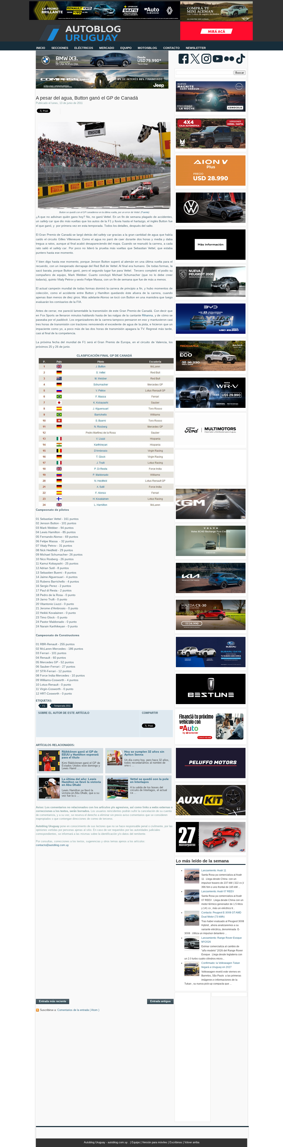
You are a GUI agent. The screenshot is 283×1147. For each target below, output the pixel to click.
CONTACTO (171, 48)
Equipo (136, 1142)
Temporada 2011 (62, 706)
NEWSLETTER (196, 48)
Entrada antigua (160, 1001)
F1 (43, 706)
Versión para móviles (155, 1142)
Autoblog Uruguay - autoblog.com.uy (106, 1142)
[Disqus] (104, 942)
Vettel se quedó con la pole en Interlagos (149, 780)
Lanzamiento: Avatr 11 (213, 870)
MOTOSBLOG (147, 48)
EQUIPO (126, 48)
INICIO (40, 48)
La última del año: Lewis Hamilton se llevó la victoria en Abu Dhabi (81, 781)
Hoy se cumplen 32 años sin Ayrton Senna (144, 753)
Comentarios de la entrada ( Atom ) (78, 1010)
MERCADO (106, 48)
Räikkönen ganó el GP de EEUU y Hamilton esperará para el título (80, 754)
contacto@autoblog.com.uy (52, 845)
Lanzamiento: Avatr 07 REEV (217, 891)
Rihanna (147, 315)
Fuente (145, 212)
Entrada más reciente (52, 1001)
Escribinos (176, 1142)
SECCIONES (59, 48)
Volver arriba (191, 1142)
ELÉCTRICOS (83, 48)
